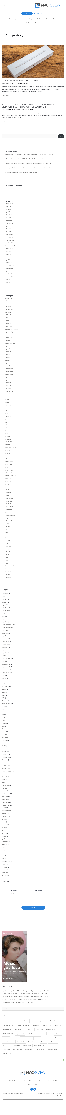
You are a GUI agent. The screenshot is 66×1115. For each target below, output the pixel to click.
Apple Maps (9, 334)
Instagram (8, 416)
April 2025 (8, 226)
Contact (37, 23)
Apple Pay (8, 340)
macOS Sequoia (7, 1045)
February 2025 (10, 231)
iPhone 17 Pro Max (11, 475)
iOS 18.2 (57, 1034)
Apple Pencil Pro (6, 83)
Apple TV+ (8, 360)
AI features (6, 1021)
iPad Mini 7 (9, 442)
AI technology (16, 1021)
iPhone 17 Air (9, 470)
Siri (6, 535)
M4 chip (43, 1042)
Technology (12, 19)
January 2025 (9, 234)
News (7, 523)
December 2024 (10, 237)
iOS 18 (29, 1034)
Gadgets (31, 19)
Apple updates (50, 1029)
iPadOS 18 (29, 1038)
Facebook (8, 388)
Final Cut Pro (9, 391)
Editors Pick (9, 385)
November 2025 (10, 223)
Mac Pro (8, 495)
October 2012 (9, 274)
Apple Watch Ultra (11, 377)
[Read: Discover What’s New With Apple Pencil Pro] (33, 61)
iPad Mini (8, 439)
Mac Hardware (10, 489)
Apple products (46, 1025)
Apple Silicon (57, 1025)
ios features (6, 1038)
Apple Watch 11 (10, 371)
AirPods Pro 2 (9, 312)
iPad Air (8, 436)
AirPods (8, 303)
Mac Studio (9, 501)
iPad (7, 433)
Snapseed (8, 537)
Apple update (39, 1029)
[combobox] (18, 5)
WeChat (8, 574)
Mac (7, 487)
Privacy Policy (42, 1093)
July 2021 (8, 271)
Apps (47, 19)
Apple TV (8, 354)
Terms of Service (51, 1093)
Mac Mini (8, 492)
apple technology (19, 1029)
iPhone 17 (8, 467)
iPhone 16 (8, 458)
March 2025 (9, 229)
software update (51, 1045)
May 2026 (8, 209)
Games (55, 19)
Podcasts (29, 23)
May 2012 (8, 282)
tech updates (28, 1049)
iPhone (7, 456)
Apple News (35, 1025)
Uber (7, 563)
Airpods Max (9, 309)
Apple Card (9, 326)
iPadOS (8, 450)
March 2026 (9, 214)
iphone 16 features (8, 1042)
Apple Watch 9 (10, 374)
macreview (17, 1045)
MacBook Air (9, 506)
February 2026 (10, 217)
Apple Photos (9, 346)
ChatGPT (8, 382)
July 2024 (8, 251)
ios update (15, 1038)
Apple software (7, 1029)
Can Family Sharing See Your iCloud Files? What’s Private (21, 172)
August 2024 (9, 248)
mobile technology (39, 1045)
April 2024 (8, 260)
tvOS (7, 557)
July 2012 (8, 279)
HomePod (8, 405)
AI (6, 301)
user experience (40, 1049)
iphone (45, 1038)
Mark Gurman (27, 1045)
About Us (22, 19)
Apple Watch (9, 365)
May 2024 (8, 257)
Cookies (59, 1093)
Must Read (9, 521)
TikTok (7, 554)
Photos (8, 526)
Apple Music (9, 337)
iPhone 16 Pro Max (33, 1042)
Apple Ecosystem (55, 1021)
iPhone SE (8, 481)
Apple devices (43, 1021)
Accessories (9, 298)
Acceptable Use (58, 1095)
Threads (8, 552)
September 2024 (10, 245)
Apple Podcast (10, 349)
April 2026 (8, 212)
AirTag (7, 318)
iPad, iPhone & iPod (7, 109)
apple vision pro (8, 1034)
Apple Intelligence (10, 332)
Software (40, 19)
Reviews (8, 529)
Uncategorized (10, 566)
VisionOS (8, 568)
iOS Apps (8, 427)
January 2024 (9, 268)
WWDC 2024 (7, 1053)
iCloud (7, 411)
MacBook (8, 504)
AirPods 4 (8, 306)
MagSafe (8, 518)
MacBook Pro (9, 509)
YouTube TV (9, 580)
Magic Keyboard (10, 515)
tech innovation (17, 1049)
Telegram (8, 549)
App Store (8, 323)
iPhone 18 (8, 478)
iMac (7, 413)
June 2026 (8, 206)
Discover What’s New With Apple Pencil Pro (20, 81)
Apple (26, 1021)
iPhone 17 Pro (9, 473)
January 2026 (9, 220)
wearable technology (54, 1049)
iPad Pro (8, 444)
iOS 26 (7, 422)
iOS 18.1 (50, 1034)
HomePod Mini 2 (10, 408)
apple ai (33, 1021)
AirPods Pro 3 (9, 315)
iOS (6, 419)
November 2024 (10, 240)
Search (4, 133)
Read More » (5, 95)
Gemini (7, 399)
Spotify (8, 543)
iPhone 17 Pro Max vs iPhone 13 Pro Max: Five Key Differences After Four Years (28, 158)
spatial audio (6, 1049)
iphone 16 (53, 1038)
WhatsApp (9, 577)
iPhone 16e (9, 464)
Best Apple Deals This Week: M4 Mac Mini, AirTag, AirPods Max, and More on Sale (29, 168)
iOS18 (7, 430)
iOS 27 (7, 425)
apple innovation (8, 1025)
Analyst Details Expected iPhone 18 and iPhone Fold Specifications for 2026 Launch (29, 163)
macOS (7, 512)
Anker (7, 320)
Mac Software (17, 109)
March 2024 (9, 262)
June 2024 (8, 254)
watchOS (8, 571)
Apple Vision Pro (10, 363)
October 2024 (9, 243)
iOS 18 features (40, 1034)
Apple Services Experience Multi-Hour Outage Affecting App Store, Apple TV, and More (30, 154)
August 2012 (9, 276)
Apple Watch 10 (10, 368)
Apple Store (9, 351)
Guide (7, 402)
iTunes (7, 484)
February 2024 (10, 265)
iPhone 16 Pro (9, 461)
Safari (7, 532)
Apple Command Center (12, 329)
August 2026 (9, 203)
